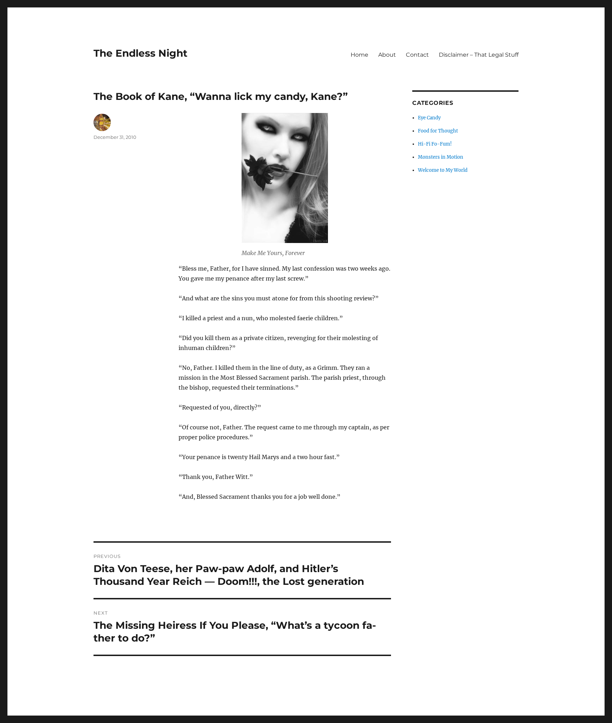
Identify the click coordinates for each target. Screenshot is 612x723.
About (387, 54)
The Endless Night (140, 53)
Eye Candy (429, 118)
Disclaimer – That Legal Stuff (478, 54)
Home (359, 54)
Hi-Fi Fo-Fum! (435, 144)
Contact (417, 54)
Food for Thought (438, 131)
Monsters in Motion (440, 157)
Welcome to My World (443, 170)
